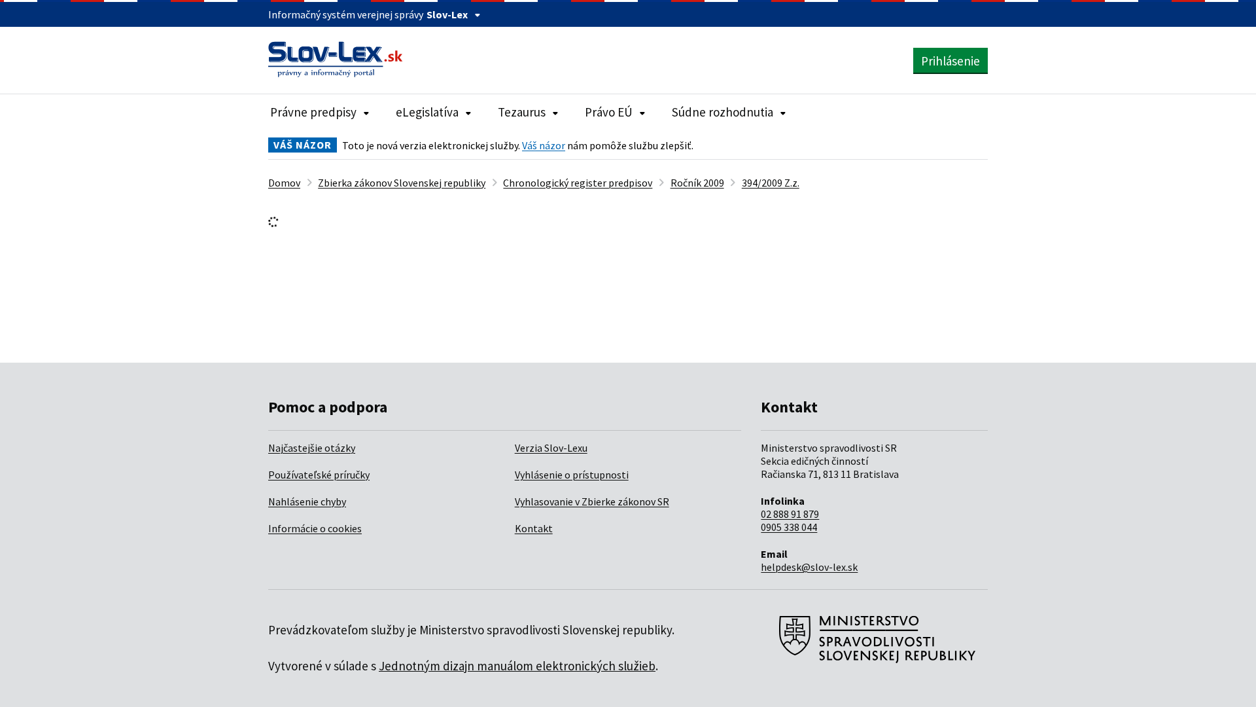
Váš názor (543, 145)
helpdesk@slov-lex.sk (809, 566)
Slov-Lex (447, 14)
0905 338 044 (789, 527)
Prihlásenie (950, 61)
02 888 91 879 (790, 513)
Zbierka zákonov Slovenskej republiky (401, 182)
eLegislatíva (427, 112)
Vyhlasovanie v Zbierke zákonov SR (592, 501)
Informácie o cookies (315, 528)
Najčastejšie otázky (311, 447)
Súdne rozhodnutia (722, 112)
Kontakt (534, 528)
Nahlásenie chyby (307, 501)
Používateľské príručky (319, 474)
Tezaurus (522, 112)
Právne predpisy (313, 112)
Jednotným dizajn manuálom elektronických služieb (517, 666)
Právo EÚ (609, 112)
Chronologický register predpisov (577, 182)
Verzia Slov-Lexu (551, 447)
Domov (284, 182)
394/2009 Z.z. (770, 182)
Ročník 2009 (697, 182)
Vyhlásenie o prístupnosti (572, 474)
